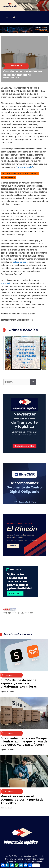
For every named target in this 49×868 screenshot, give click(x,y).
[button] (21, 367)
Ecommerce (16, 66)
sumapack (5, 283)
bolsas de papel (20, 262)
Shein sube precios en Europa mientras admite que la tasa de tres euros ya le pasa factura (24, 741)
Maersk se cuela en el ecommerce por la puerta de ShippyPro (22, 799)
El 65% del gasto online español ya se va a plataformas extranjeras (18, 683)
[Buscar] (33, 382)
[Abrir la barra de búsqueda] (14, 16)
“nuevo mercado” (24, 167)
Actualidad (28, 341)
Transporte (20, 341)
